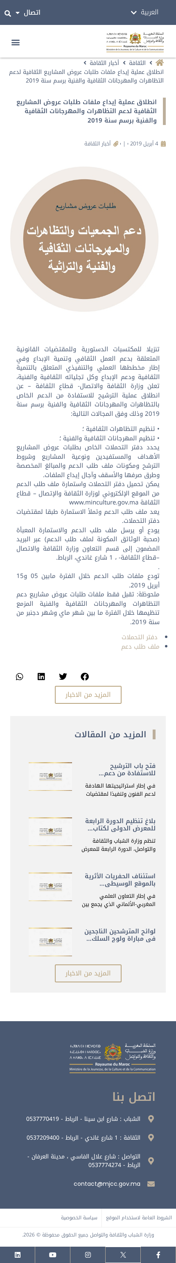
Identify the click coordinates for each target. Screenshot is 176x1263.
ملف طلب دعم (140, 646)
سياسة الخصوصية (79, 1217)
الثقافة (137, 63)
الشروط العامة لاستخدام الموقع (139, 1217)
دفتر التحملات (140, 637)
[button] (16, 42)
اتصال (32, 12)
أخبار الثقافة (104, 63)
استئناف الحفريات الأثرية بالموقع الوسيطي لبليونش (120, 883)
